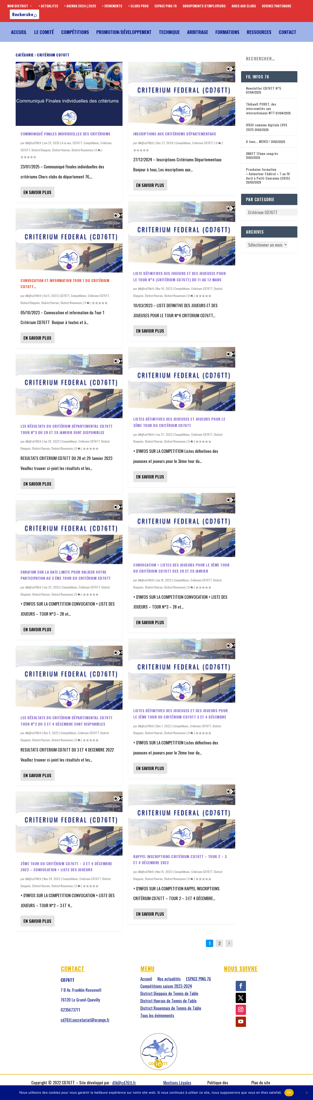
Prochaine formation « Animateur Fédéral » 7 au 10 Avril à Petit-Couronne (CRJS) (268, 174)
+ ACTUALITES (48, 5)
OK (289, 1092)
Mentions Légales (177, 1082)
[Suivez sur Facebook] (241, 986)
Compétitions (75, 31)
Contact (287, 31)
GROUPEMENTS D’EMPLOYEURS (204, 5)
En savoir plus (37, 192)
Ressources (259, 31)
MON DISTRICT (17, 5)
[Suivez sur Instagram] (241, 1010)
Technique (169, 31)
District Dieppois (41, 150)
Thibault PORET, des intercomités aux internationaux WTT (261, 108)
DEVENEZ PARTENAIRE (276, 5)
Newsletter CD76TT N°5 (263, 88)
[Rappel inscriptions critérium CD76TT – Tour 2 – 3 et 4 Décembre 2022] (181, 816)
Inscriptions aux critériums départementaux (174, 133)
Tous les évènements (157, 1016)
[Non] (306, 1092)
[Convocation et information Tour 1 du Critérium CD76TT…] (69, 240)
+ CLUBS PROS (138, 5)
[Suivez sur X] (241, 998)
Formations (227, 31)
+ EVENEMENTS (112, 5)
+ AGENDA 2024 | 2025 (80, 5)
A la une (66, 143)
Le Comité (44, 31)
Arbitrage (197, 31)
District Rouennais (82, 150)
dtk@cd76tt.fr (33, 143)
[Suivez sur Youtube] (241, 1022)
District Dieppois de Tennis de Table (169, 994)
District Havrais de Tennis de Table (168, 1001)
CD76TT (77, 143)
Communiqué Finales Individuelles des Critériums (66, 133)
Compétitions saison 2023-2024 (166, 986)
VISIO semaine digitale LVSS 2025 (266, 127)
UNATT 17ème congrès (262, 153)
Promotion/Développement (124, 31)
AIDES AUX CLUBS (244, 5)
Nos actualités (169, 979)
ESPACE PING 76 (166, 5)
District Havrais (61, 150)
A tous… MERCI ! (258, 141)
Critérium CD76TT (98, 296)
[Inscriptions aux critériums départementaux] (181, 94)
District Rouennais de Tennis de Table (170, 1008)
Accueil (19, 31)
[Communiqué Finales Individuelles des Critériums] (69, 94)
